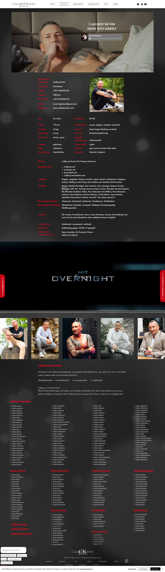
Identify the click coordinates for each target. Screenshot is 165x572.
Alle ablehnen (143, 569)
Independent (44, 232)
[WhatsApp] (138, 4)
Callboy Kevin (59, 82)
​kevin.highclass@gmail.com (65, 104)
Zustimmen (155, 569)
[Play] (90, 39)
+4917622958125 (61, 90)
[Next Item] (162, 338)
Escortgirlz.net (70, 172)
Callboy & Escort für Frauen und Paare (79, 161)
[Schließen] (163, 568)
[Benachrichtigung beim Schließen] (24, 549)
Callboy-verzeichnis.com (74, 175)
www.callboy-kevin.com (63, 108)
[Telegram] (141, 4)
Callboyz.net (69, 167)
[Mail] (145, 4)
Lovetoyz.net (69, 170)
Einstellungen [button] (132, 569)
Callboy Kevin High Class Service (91, 558)
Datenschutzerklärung (86, 569)
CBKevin (57, 95)
